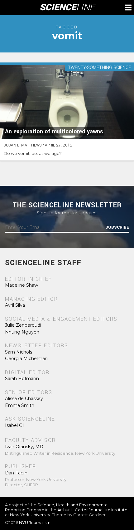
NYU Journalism (34, 522)
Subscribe (117, 227)
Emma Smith (19, 405)
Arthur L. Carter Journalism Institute (92, 509)
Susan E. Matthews (23, 145)
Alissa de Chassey (24, 398)
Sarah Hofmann (22, 378)
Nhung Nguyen (22, 332)
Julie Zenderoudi (23, 325)
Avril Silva (15, 305)
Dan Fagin (16, 473)
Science (67, 7)
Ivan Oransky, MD (24, 446)
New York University (30, 514)
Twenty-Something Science (99, 68)
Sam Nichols (18, 352)
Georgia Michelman (26, 358)
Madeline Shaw (21, 285)
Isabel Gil (14, 425)
